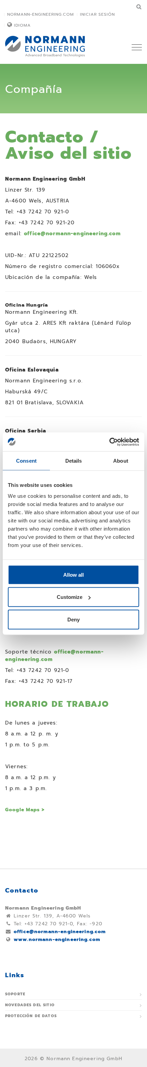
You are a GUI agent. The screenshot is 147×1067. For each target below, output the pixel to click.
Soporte (15, 994)
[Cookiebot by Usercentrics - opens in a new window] (109, 441)
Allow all (73, 574)
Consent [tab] (26, 461)
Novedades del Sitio (30, 1005)
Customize (69, 597)
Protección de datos (31, 1016)
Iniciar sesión (97, 14)
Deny (73, 619)
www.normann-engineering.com (57, 939)
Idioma (22, 25)
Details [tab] (73, 461)
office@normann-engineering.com (72, 233)
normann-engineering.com (40, 14)
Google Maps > (24, 809)
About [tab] (120, 461)
